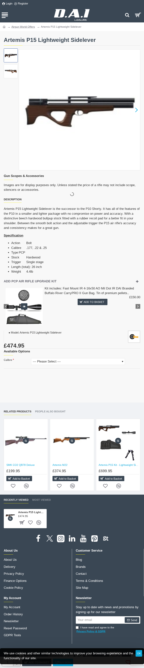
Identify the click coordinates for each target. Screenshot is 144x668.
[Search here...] (127, 14)
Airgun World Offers (23, 26)
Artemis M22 (60, 464)
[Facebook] (38, 538)
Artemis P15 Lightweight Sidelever (31, 512)
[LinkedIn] (72, 538)
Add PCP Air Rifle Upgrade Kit (30, 281)
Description (13, 199)
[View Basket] (138, 14)
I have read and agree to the (95, 629)
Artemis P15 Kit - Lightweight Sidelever (119, 464)
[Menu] (4, 14)
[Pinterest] (94, 538)
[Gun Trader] (106, 538)
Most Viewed (41, 499)
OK (139, 653)
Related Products (17, 411)
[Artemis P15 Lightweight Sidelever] (10, 515)
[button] (22, 110)
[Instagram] (60, 538)
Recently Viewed (16, 499)
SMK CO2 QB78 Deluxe (20, 464)
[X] (49, 538)
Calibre (8, 359)
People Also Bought (50, 411)
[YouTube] (83, 538)
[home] (4, 26)
